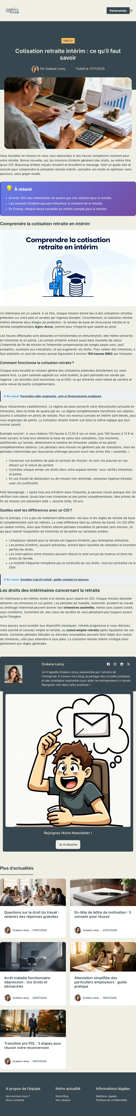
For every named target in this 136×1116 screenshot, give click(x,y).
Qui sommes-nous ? (18, 1096)
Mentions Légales (106, 1096)
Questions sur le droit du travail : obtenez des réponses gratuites (31, 914)
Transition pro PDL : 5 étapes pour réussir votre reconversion (32, 1045)
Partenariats (118, 10)
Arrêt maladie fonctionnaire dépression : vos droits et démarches (27, 982)
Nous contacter (15, 1100)
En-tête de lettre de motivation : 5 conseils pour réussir (102, 914)
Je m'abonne (68, 844)
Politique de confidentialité (111, 1100)
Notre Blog (62, 1096)
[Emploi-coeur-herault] (12, 10)
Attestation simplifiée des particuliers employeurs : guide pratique (100, 982)
